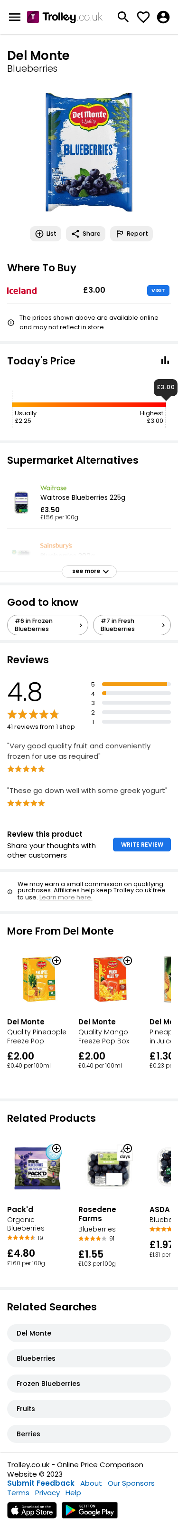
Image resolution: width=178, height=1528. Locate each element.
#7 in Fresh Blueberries (118, 624)
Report (137, 233)
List (51, 233)
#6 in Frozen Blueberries (34, 624)
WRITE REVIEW (142, 844)
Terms (18, 1493)
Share (92, 233)
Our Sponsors (131, 1483)
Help (73, 1493)
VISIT (158, 290)
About (91, 1483)
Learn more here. (66, 897)
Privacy (47, 1493)
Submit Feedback (41, 1483)
